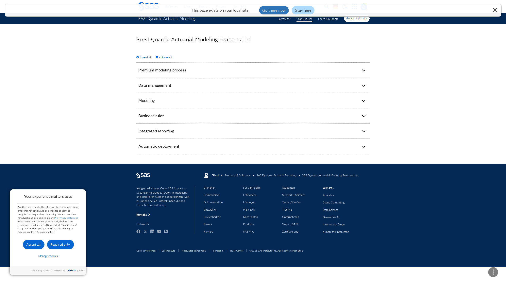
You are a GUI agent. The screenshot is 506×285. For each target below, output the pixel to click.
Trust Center (236, 250)
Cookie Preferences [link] (146, 250)
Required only (60, 244)
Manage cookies (48, 256)
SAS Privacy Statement (65, 217)
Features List (304, 19)
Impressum (218, 250)
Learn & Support (328, 19)
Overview (285, 19)
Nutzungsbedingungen (194, 250)
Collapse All (165, 57)
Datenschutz (168, 250)
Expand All (145, 57)
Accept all (33, 244)
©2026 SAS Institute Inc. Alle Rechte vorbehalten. (276, 250)
